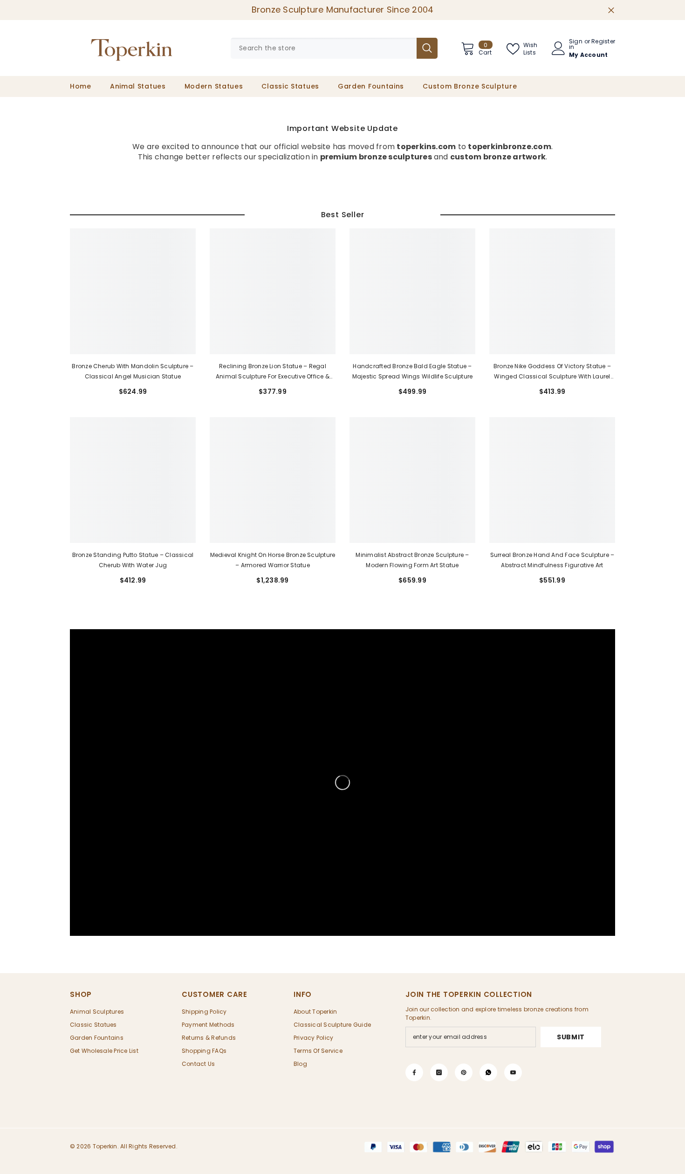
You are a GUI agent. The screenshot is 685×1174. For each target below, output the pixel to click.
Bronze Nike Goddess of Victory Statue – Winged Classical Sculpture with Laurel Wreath (552, 372)
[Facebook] (414, 1072)
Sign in (575, 44)
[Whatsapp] (488, 1072)
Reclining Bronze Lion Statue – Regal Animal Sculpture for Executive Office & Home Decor (272, 372)
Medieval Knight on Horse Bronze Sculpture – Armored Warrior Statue (273, 560)
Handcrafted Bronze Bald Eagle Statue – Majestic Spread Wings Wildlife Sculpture (412, 371)
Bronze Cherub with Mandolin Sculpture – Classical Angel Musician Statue (132, 371)
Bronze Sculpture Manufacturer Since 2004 (343, 9)
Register (603, 42)
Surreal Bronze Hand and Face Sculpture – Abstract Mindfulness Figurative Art (552, 560)
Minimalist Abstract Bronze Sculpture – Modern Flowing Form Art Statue (412, 560)
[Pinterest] (464, 1072)
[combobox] (324, 48)
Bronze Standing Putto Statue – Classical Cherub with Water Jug (133, 560)
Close (611, 10)
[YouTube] (513, 1072)
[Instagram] (439, 1072)
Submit (571, 1037)
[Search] (334, 48)
